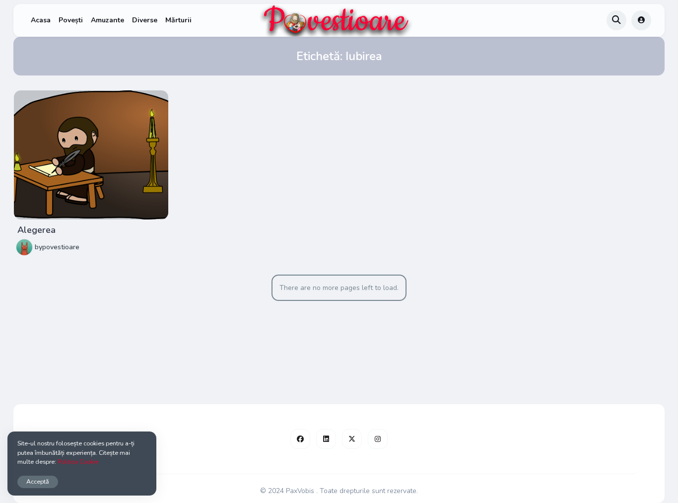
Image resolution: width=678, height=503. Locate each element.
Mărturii (178, 20)
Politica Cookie (78, 461)
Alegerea (36, 230)
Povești (71, 20)
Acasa (41, 20)
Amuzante (107, 20)
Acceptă (37, 481)
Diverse (144, 20)
